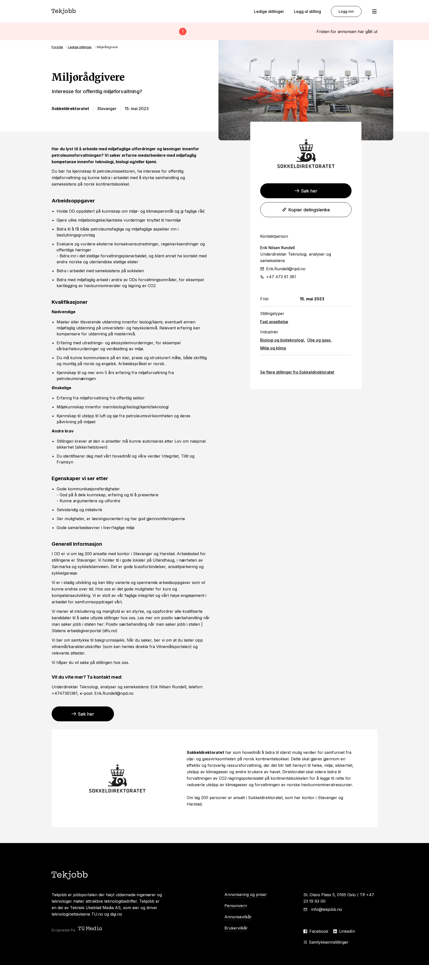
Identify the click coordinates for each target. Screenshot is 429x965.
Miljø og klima (273, 348)
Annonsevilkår (238, 916)
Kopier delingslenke (309, 209)
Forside (57, 47)
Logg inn (346, 11)
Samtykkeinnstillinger (329, 942)
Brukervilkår (236, 928)
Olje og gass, (319, 340)
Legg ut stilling (307, 11)
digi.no (116, 914)
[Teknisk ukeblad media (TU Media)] (90, 928)
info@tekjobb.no (326, 909)
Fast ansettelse (274, 321)
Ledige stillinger (269, 11)
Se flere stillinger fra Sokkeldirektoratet (297, 372)
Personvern (235, 905)
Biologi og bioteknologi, (282, 340)
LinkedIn (347, 931)
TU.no (97, 914)
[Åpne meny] (374, 11)
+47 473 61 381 (281, 276)
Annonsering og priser (245, 894)
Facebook (318, 931)
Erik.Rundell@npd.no (285, 268)
